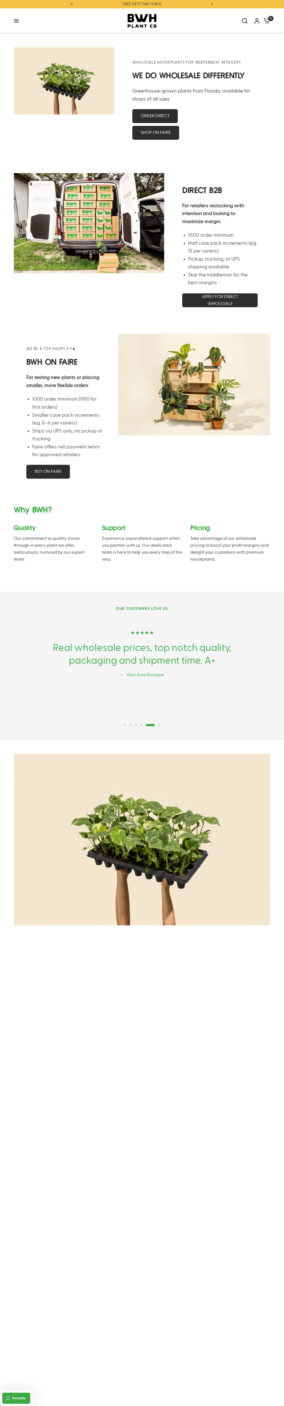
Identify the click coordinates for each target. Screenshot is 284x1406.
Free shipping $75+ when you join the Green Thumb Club (143, 4)
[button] (155, 116)
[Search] (244, 20)
